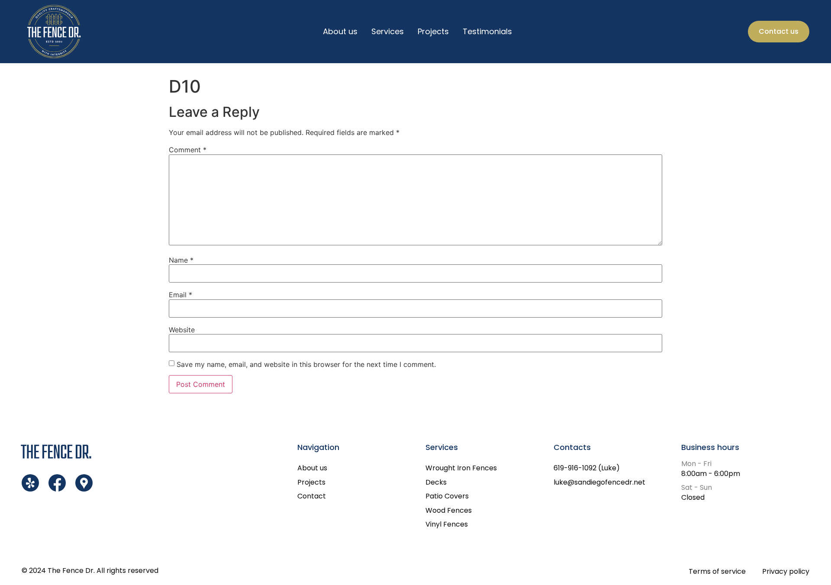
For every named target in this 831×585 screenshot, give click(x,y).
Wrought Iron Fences (461, 468)
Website (182, 329)
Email (180, 294)
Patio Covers (447, 496)
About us (340, 31)
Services (387, 31)
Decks (436, 482)
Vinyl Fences (446, 524)
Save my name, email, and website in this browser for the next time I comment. (306, 364)
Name (181, 260)
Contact (311, 496)
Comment (187, 149)
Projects (433, 31)
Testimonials (487, 31)
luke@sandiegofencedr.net (599, 482)
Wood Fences (448, 510)
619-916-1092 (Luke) (587, 468)
